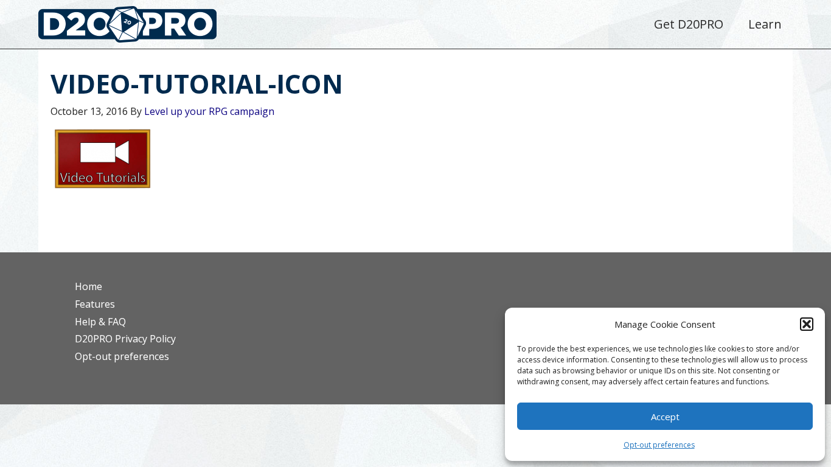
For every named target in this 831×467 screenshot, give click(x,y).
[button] (807, 324)
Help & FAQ (100, 321)
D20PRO (140, 27)
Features (95, 304)
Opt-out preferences (659, 445)
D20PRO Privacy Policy (125, 338)
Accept (665, 416)
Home (88, 286)
